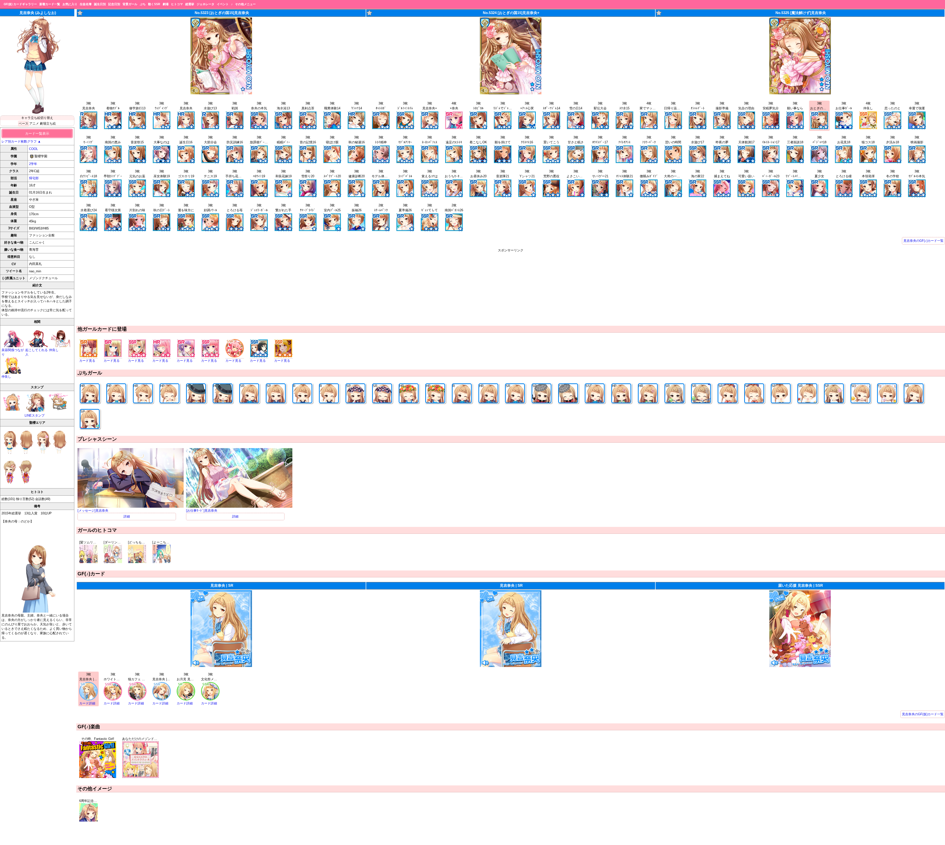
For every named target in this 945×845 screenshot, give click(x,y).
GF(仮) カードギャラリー (20, 4)
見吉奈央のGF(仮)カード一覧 (923, 714)
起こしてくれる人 (36, 352)
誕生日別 (100, 4)
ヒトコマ (177, 4)
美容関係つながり (12, 352)
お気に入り (70, 4)
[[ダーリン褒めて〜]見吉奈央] (113, 562)
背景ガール (130, 4)
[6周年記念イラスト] (88, 820)
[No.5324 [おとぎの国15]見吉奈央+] (510, 93)
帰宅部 (34, 178)
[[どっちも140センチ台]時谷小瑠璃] (137, 562)
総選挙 (189, 4)
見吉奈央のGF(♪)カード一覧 (923, 241)
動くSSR (154, 4)
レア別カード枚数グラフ (21, 141)
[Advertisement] (510, 287)
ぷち (143, 4)
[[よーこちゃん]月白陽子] (161, 562)
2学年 (33, 164)
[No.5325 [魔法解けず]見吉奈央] (800, 93)
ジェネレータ (205, 4)
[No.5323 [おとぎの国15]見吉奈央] (221, 93)
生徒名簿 (86, 4)
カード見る (87, 360)
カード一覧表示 (37, 133)
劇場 (166, 4)
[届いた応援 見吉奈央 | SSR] (800, 666)
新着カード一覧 (49, 4)
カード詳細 (87, 703)
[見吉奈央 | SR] (221, 666)
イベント (223, 4)
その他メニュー (245, 4)
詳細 (127, 516)
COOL (33, 149)
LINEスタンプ (35, 415)
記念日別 (114, 4)
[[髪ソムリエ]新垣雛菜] (88, 562)
